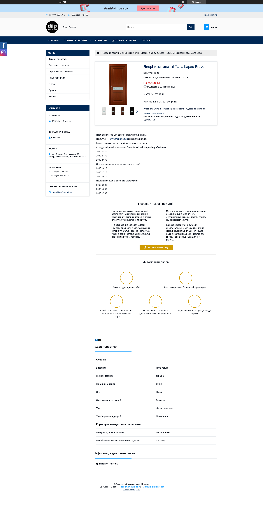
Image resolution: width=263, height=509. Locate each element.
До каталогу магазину (156, 247)
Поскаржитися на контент (129, 487)
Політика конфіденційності (152, 487)
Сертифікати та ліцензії (61, 71)
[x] (99, 340)
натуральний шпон (118, 139)
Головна (53, 40)
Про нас (146, 40)
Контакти (101, 40)
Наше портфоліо (57, 78)
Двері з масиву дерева (152, 53)
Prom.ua (145, 484)
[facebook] (96, 340)
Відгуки (52, 84)
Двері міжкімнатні (130, 53)
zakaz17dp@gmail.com (62, 192)
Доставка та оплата (124, 40)
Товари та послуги (75, 40)
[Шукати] (191, 27)
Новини (52, 96)
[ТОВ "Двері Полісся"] (52, 32)
